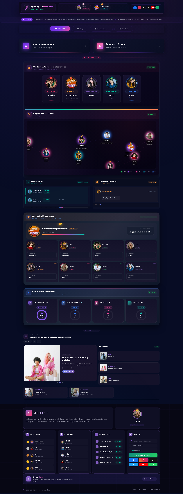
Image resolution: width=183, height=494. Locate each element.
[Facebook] (135, 7)
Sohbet (150, 490)
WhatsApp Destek (144, 455)
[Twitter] (148, 7)
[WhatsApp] (157, 7)
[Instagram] (139, 7)
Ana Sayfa (137, 490)
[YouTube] (153, 7)
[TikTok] (144, 7)
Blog (144, 490)
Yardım (157, 490)
